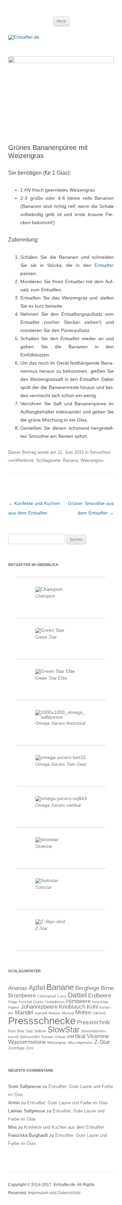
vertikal (76, 1036)
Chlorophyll (46, 996)
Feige (12, 1002)
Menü (61, 21)
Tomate (47, 1037)
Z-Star (102, 1042)
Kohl (92, 1007)
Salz (29, 1031)
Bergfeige (87, 988)
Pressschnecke (42, 1020)
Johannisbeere (39, 1007)
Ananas (17, 988)
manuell (41, 1013)
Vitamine (98, 1036)
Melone (54, 1013)
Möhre (83, 1012)
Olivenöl (99, 1013)
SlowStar (63, 1029)
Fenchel (25, 1002)
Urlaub (60, 1037)
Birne (107, 988)
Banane (70, 460)
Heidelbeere (55, 1002)
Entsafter (104, 265)
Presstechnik (93, 1022)
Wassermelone (27, 1042)
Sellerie (40, 1031)
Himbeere (78, 1001)
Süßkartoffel (30, 1037)
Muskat (68, 1013)
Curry (61, 996)
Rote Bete (16, 1031)
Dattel (77, 995)
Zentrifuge (16, 1048)
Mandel (24, 1012)
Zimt (29, 1048)
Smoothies (100, 452)
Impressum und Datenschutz (54, 1192)
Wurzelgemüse (80, 1043)
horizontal (100, 1002)
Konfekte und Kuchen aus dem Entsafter (64, 1127)
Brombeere (22, 995)
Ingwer (13, 1007)
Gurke (38, 1002)
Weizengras (92, 460)
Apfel (36, 987)
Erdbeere (99, 995)
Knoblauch (72, 1007)
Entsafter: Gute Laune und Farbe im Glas (67, 1102)
